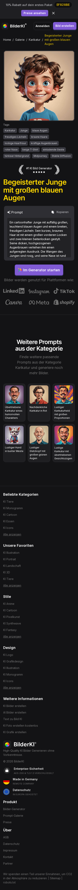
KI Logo (8, 654)
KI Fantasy (10, 630)
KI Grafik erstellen (14, 732)
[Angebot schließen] (53, 13)
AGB (6, 837)
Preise (7, 822)
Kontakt (8, 857)
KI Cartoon (10, 514)
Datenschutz (11, 843)
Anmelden (43, 26)
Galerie (20, 39)
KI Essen (8, 521)
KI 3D (6, 572)
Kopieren (63, 212)
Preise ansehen (35, 13)
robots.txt (9, 882)
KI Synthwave (12, 623)
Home (7, 39)
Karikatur (34, 39)
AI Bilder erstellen (14, 712)
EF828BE (63, 4)
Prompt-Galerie (13, 815)
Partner (8, 863)
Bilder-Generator (14, 809)
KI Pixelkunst (11, 617)
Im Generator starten (41, 270)
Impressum (10, 850)
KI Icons (8, 527)
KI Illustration (11, 552)
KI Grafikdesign (13, 661)
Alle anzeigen (12, 534)
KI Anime (8, 603)
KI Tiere (8, 501)
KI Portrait (9, 559)
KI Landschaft (12, 565)
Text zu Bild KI (12, 719)
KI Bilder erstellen (14, 706)
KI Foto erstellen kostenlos (20, 725)
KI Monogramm (13, 508)
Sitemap (55, 878)
